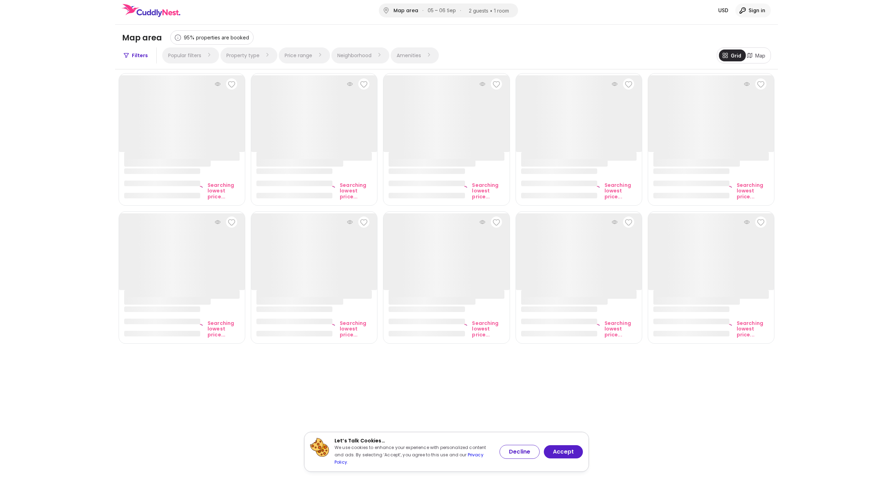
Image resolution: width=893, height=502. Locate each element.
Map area (405, 10)
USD (723, 10)
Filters (140, 55)
